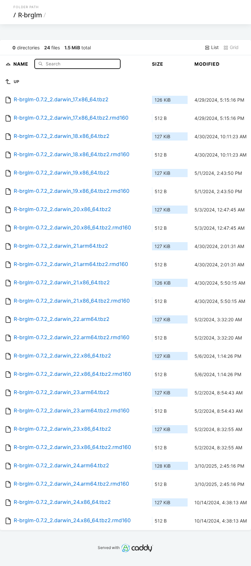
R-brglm (30, 14)
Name (21, 63)
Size (157, 64)
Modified (207, 64)
